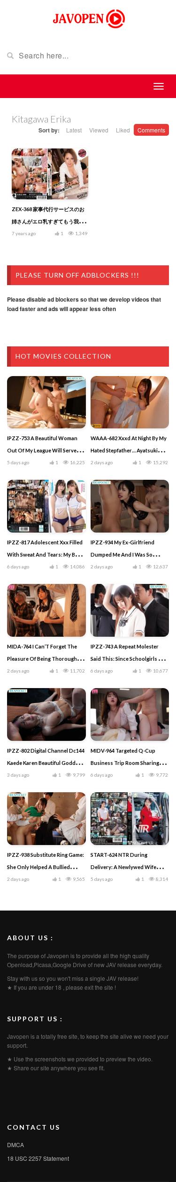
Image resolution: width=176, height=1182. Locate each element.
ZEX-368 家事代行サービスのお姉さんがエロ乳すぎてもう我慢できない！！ (48, 221)
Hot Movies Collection (63, 356)
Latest (74, 130)
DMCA (15, 1145)
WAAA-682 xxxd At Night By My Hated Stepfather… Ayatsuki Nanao (129, 450)
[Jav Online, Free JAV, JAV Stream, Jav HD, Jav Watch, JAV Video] (88, 18)
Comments (151, 130)
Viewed (98, 130)
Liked (123, 130)
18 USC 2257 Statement (38, 1158)
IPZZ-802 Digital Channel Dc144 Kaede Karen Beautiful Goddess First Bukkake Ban (45, 762)
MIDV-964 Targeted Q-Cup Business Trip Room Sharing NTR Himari (125, 762)
